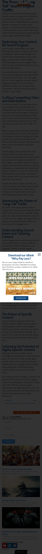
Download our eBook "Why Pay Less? (21, 257)
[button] (39, 254)
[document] (21, 277)
